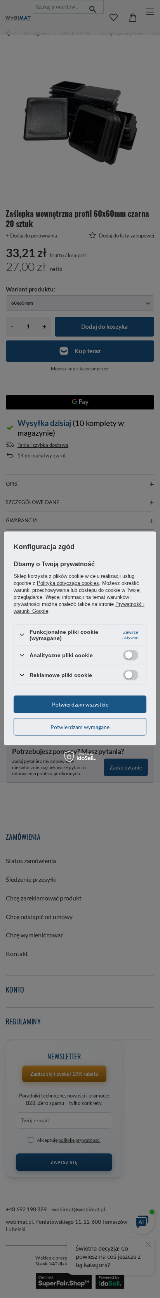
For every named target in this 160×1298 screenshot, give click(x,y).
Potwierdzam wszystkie (80, 704)
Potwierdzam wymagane (80, 726)
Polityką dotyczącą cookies (68, 583)
